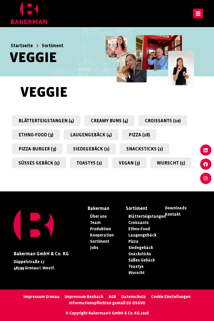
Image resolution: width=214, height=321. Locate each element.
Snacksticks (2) (144, 149)
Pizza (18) (139, 134)
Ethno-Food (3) (36, 134)
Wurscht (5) (171, 163)
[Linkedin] (205, 150)
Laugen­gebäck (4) (91, 134)
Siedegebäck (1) (91, 149)
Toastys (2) (89, 163)
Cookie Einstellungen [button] (171, 296)
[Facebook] (205, 164)
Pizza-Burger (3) (37, 149)
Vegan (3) (129, 163)
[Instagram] (205, 178)
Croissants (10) (163, 120)
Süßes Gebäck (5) (39, 163)
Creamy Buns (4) (109, 120)
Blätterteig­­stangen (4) (46, 120)
